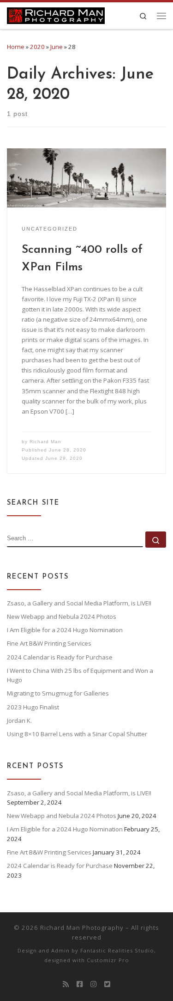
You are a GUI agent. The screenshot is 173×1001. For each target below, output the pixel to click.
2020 (37, 47)
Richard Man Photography (82, 927)
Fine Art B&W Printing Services (49, 643)
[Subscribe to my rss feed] (66, 984)
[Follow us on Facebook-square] (80, 984)
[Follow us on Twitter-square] (107, 984)
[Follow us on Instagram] (93, 984)
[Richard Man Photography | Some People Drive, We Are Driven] (56, 14)
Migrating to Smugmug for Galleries (58, 693)
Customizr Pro (108, 960)
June (56, 47)
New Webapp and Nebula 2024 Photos (61, 616)
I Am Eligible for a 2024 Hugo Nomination (65, 630)
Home (15, 47)
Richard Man (45, 441)
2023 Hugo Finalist (33, 707)
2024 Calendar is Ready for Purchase (60, 657)
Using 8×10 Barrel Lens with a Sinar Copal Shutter (77, 734)
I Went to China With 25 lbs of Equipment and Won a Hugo (80, 675)
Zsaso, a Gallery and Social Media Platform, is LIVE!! (79, 603)
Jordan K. (19, 720)
